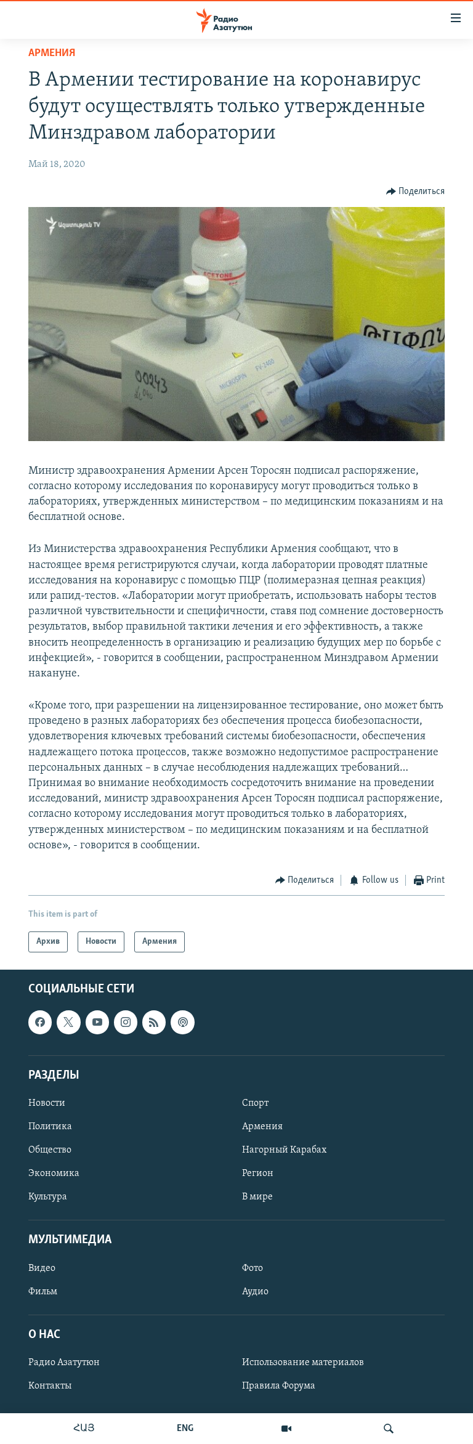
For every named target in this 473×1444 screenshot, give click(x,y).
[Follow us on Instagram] (125, 1022)
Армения (51, 53)
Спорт (255, 1103)
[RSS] (154, 1022)
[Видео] (286, 1428)
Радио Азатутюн (64, 1363)
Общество (49, 1151)
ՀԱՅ (84, 1429)
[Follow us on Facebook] (40, 1022)
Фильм (42, 1292)
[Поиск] (388, 1428)
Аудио (255, 1292)
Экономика (53, 1174)
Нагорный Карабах (284, 1151)
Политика (50, 1127)
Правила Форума (278, 1386)
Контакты (49, 1386)
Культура (47, 1198)
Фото (252, 1268)
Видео (41, 1268)
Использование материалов (303, 1363)
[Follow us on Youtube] (97, 1022)
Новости (46, 1103)
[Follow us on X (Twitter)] (68, 1022)
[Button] (415, 192)
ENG (185, 1429)
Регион (257, 1174)
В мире (257, 1198)
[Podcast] (182, 1022)
